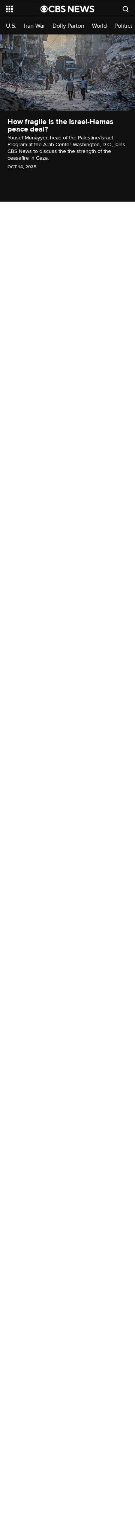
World (99, 26)
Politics (123, 26)
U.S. (11, 26)
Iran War (34, 26)
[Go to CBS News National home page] (67, 9)
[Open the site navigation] (23, 9)
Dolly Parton (68, 26)
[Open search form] (125, 9)
